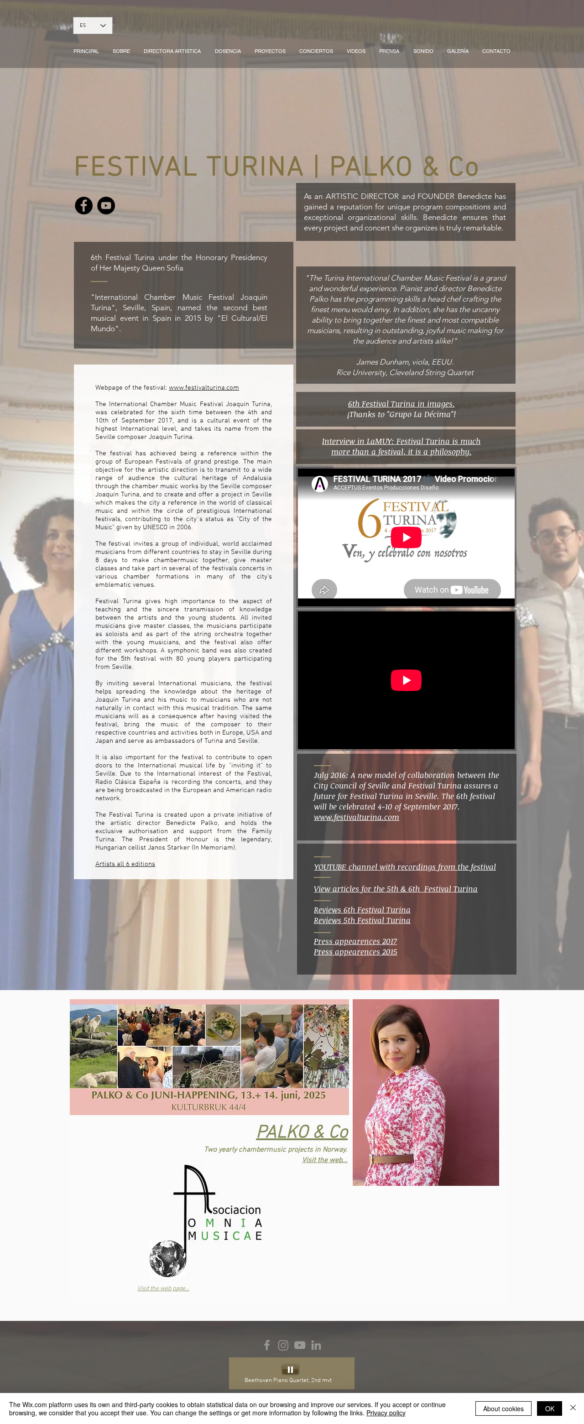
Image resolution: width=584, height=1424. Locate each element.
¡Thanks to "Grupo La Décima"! (401, 414)
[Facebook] (84, 205)
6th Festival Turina (124, 257)
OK (549, 1408)
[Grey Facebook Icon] (267, 1345)
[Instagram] (283, 1345)
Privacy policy (386, 1412)
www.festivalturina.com (204, 388)
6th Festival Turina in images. (401, 403)
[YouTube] (106, 205)
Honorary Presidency (232, 257)
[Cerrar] (573, 1408)
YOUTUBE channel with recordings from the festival (405, 866)
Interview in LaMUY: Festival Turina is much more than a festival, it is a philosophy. (401, 446)
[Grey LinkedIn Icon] (316, 1345)
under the (175, 257)
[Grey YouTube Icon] (300, 1345)
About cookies (503, 1408)
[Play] (290, 1369)
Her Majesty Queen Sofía (141, 267)
